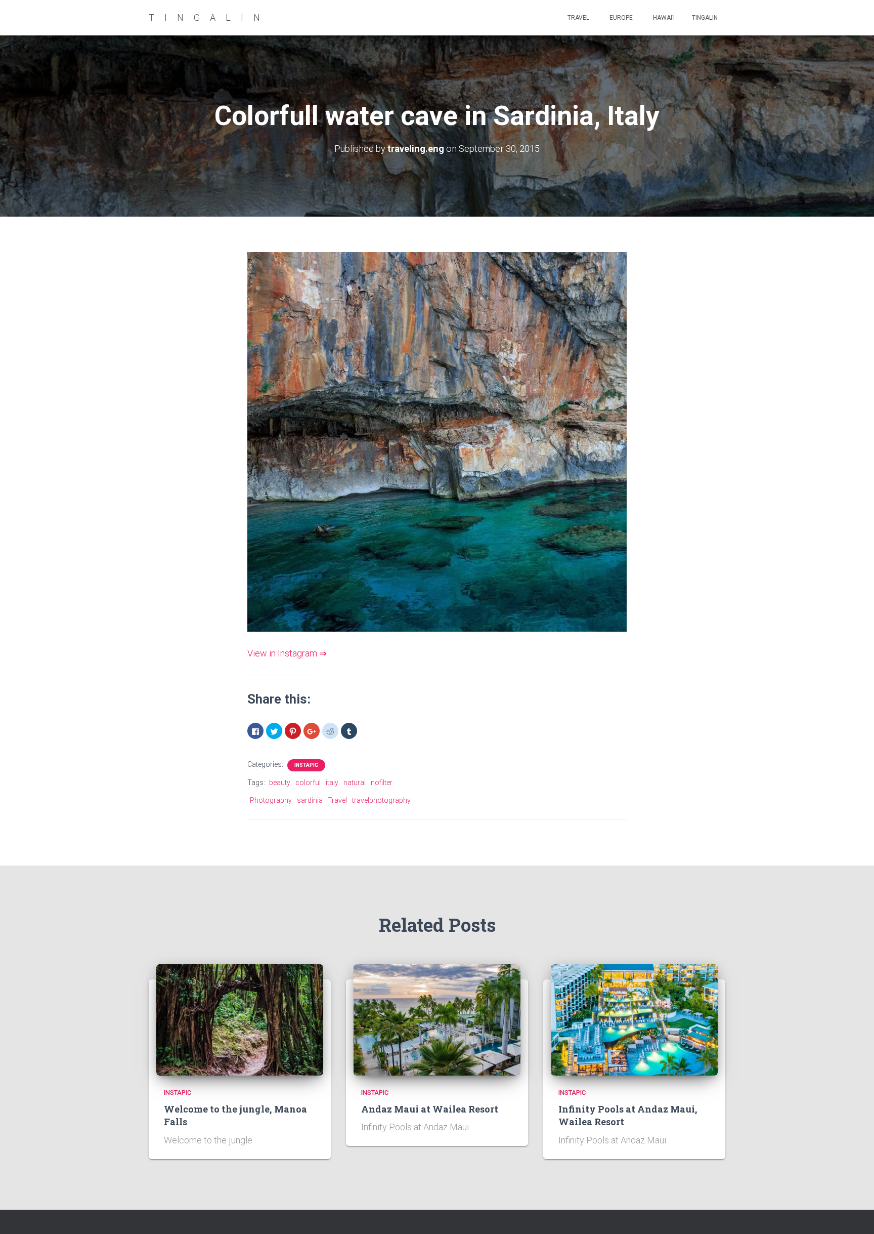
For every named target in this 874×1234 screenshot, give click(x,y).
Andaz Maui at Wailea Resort (429, 1109)
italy (332, 782)
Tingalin (705, 17)
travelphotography (381, 800)
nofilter (381, 782)
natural (354, 782)
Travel (577, 17)
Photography (271, 800)
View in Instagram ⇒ (287, 653)
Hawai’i (663, 17)
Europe (620, 17)
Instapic (306, 765)
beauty (279, 782)
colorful (308, 782)
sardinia (310, 800)
